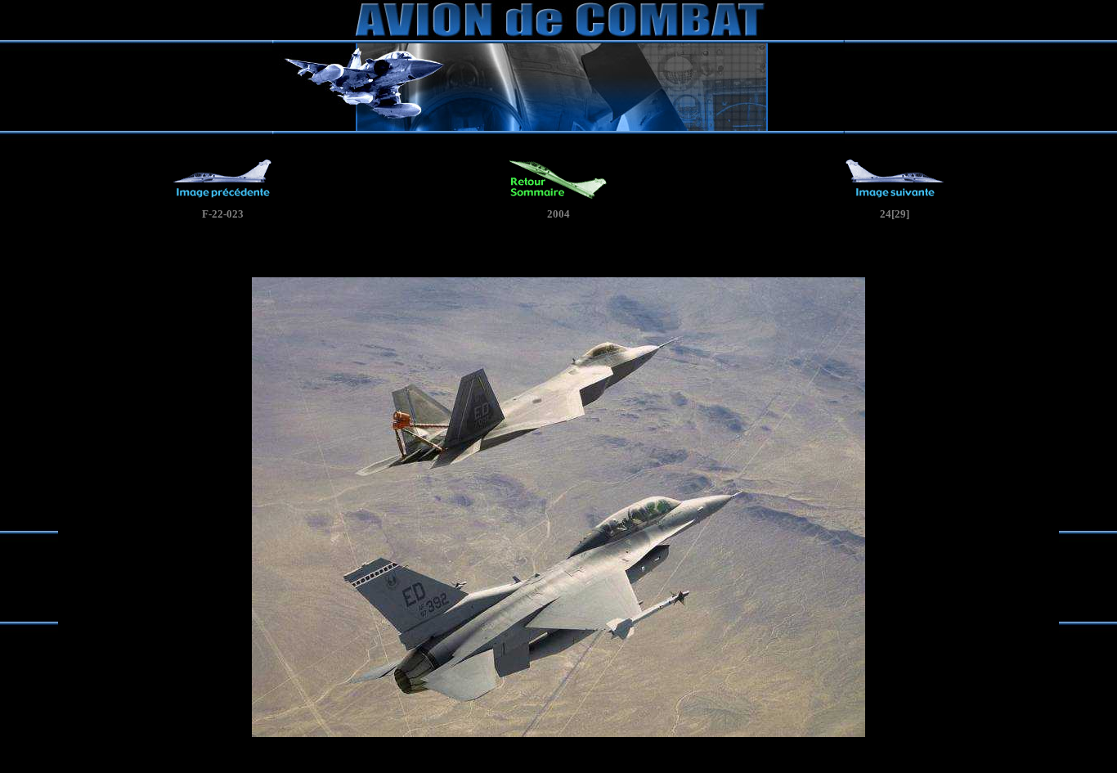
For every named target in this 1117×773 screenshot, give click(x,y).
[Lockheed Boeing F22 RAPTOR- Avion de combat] (222, 196)
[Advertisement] (558, 252)
